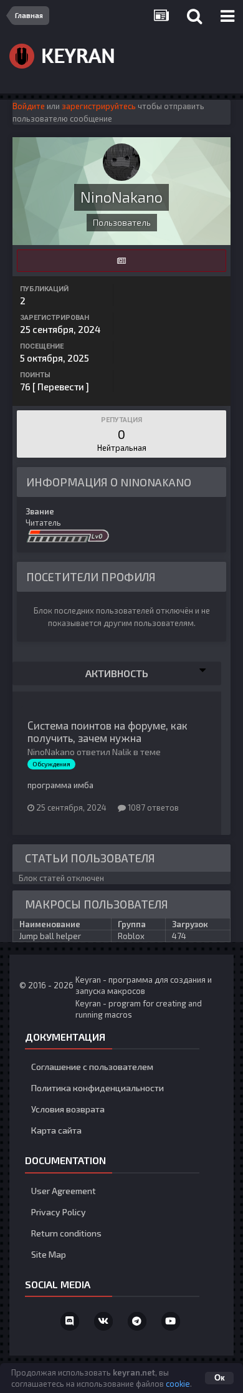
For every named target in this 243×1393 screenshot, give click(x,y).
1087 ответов (152, 807)
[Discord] (69, 1321)
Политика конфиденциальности (97, 1087)
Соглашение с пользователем (92, 1066)
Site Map (48, 1254)
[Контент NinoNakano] (121, 260)
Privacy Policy (58, 1212)
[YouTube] (170, 1321)
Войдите (28, 106)
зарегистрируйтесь (99, 106)
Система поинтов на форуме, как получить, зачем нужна (107, 731)
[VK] (103, 1321)
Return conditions (66, 1233)
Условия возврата (68, 1109)
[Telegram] (137, 1321)
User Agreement (63, 1190)
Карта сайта (56, 1130)
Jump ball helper (50, 936)
